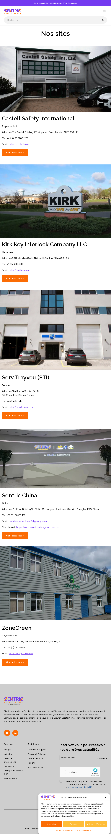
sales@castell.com (19, 144)
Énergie (7, 749)
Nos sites (32, 762)
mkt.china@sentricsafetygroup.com (28, 521)
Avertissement (11, 778)
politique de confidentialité (80, 787)
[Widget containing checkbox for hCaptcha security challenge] (80, 772)
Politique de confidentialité (81, 830)
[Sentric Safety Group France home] (12, 11)
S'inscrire (102, 758)
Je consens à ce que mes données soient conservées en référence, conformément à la (85, 784)
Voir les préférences (96, 824)
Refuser (73, 824)
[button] (105, 797)
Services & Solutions (37, 754)
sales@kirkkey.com (19, 270)
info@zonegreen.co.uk (21, 653)
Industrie (8, 754)
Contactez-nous (15, 152)
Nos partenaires (35, 767)
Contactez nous (35, 758)
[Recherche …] (103, 20)
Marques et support (37, 749)
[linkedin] (15, 733)
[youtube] (7, 733)
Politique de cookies (63, 830)
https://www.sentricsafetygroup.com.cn (37, 527)
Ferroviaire (9, 766)
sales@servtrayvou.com (21, 407)
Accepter (51, 824)
